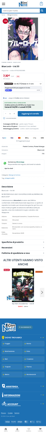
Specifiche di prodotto (13, 242)
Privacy (3, 413)
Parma (29, 367)
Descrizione (7, 186)
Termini (16, 413)
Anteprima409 (9, 178)
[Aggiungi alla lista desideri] (17, 118)
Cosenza (30, 359)
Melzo (7, 374)
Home (3, 15)
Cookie (10, 413)
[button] (3, 4)
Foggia (7, 344)
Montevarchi (31, 374)
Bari (6, 359)
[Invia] (42, 10)
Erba (28, 351)
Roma (29, 344)
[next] (42, 292)
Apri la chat (9, 168)
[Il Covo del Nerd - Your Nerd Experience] (23, 4)
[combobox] (21, 10)
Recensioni (7, 247)
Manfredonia (9, 351)
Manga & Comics (12, 15)
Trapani (7, 367)
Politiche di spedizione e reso (16, 253)
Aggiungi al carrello (30, 114)
